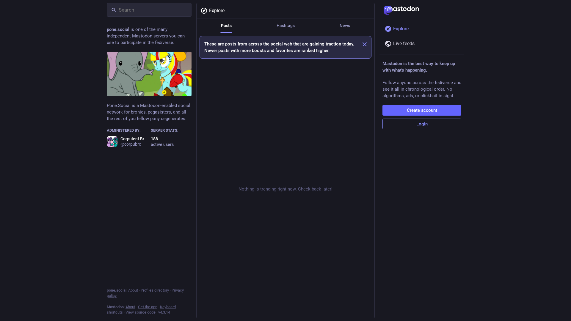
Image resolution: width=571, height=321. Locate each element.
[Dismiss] (364, 44)
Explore (217, 10)
